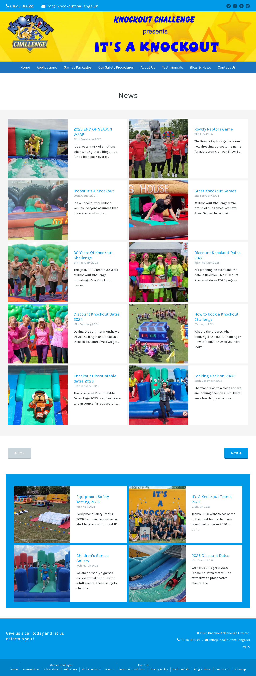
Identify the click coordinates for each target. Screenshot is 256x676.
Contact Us (227, 67)
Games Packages (78, 67)
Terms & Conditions (132, 669)
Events (109, 669)
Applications (47, 67)
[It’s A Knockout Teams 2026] (157, 514)
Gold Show (70, 669)
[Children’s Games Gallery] (42, 573)
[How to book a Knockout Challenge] (159, 333)
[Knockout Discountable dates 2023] (38, 395)
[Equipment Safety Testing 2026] (42, 514)
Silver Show (51, 669)
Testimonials (172, 67)
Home (25, 67)
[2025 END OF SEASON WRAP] (38, 148)
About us (143, 665)
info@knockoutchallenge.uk (72, 6)
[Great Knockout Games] (159, 210)
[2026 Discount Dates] (157, 573)
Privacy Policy (159, 669)
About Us (148, 67)
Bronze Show (30, 669)
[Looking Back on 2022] (159, 395)
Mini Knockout (91, 669)
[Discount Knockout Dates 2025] (159, 272)
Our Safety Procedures (116, 67)
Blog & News (200, 67)
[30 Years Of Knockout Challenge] (38, 272)
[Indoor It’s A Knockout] (38, 210)
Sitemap (240, 669)
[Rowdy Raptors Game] (159, 148)
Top (244, 646)
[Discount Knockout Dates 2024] (38, 333)
